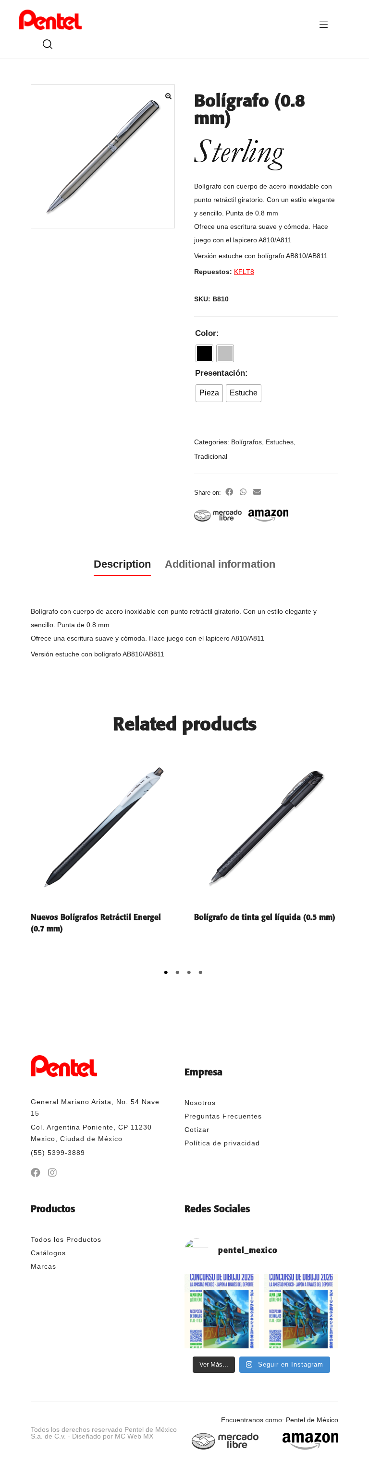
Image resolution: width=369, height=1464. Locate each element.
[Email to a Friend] (257, 492)
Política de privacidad (222, 1143)
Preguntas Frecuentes (223, 1116)
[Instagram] (52, 1173)
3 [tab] (190, 974)
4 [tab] (202, 974)
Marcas (43, 1266)
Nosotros (200, 1103)
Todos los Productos (66, 1239)
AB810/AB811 (307, 256)
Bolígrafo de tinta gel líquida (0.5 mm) (264, 917)
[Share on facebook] (229, 492)
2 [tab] (179, 974)
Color (205, 333)
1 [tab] (167, 974)
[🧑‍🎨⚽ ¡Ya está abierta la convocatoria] (301, 1311)
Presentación (220, 373)
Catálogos (48, 1253)
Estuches (280, 442)
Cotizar (196, 1129)
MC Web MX (134, 1436)
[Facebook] (35, 1173)
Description (122, 564)
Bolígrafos (246, 442)
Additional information (220, 564)
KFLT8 (244, 271)
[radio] (204, 353)
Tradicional (210, 456)
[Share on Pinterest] (243, 492)
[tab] (122, 564)
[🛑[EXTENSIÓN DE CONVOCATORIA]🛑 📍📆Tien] (221, 1311)
